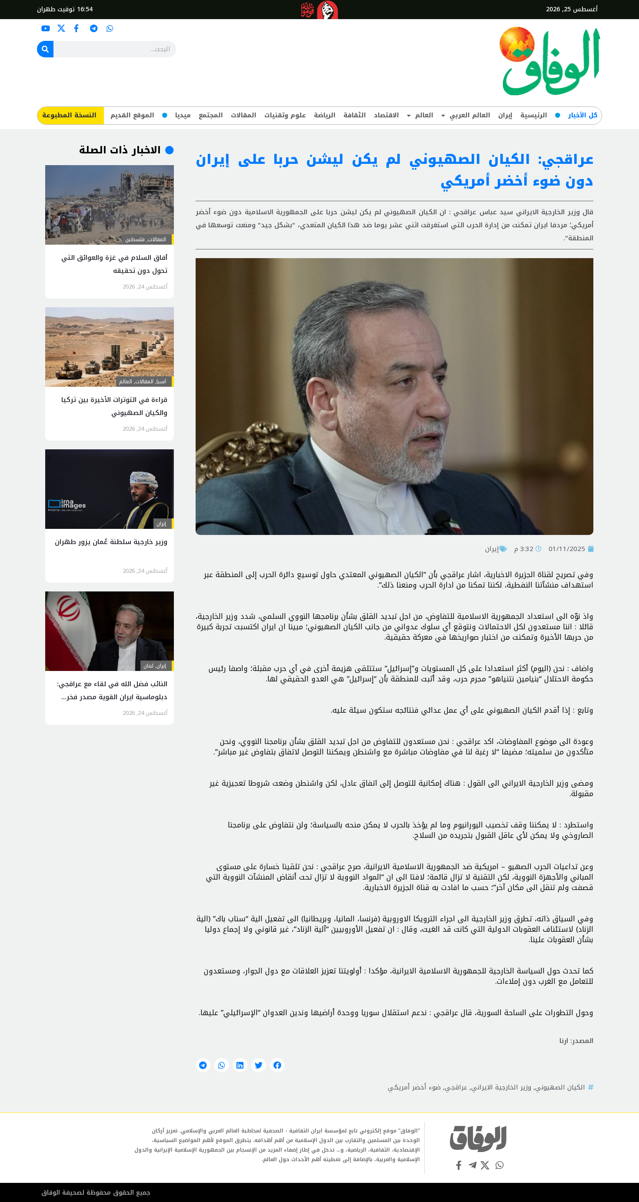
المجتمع (211, 115)
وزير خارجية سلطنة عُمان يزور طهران (111, 542)
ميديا (183, 115)
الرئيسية (533, 115)
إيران (505, 115)
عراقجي (456, 1087)
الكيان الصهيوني (560, 1087)
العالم (424, 115)
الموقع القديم (132, 115)
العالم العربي (469, 115)
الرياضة (325, 115)
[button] (277, 1065)
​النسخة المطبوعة (69, 115)
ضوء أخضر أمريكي (414, 1087)
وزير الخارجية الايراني (501, 1087)
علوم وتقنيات (285, 115)
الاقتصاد (386, 115)
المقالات (243, 115)
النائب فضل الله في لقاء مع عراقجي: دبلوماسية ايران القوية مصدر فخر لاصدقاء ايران (112, 697)
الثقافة (354, 115)
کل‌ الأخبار (582, 115)
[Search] (45, 49)
